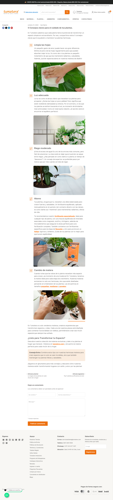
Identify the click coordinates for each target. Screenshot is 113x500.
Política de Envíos (35, 442)
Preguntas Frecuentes (36, 469)
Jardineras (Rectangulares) (102, 5)
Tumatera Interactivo (36, 455)
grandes (62, 286)
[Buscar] (67, 12)
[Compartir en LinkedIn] (9, 28)
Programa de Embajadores (37, 458)
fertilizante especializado (65, 216)
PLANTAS (40, 19)
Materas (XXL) (80, 5)
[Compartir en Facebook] (3, 28)
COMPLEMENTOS (63, 19)
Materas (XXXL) (90, 5)
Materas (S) (48, 5)
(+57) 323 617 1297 (70, 446)
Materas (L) (64, 5)
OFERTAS (76, 19)
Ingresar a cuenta (35, 466)
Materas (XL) (72, 5)
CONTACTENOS (86, 19)
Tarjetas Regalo (34, 450)
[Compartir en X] (6, 28)
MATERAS (30, 19)
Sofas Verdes (33, 453)
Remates (32, 463)
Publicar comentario (37, 423)
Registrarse (90, 452)
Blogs (31, 477)
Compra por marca (35, 472)
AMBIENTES (51, 19)
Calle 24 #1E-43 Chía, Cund (72, 449)
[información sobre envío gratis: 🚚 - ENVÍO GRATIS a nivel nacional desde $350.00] (56, 2)
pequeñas (45, 286)
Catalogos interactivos (36, 461)
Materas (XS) (40, 5)
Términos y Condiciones (36, 447)
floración (59, 229)
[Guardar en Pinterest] (12, 28)
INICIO (22, 19)
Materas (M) (56, 5)
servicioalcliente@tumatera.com (71, 439)
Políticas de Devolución (36, 445)
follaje (36, 232)
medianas (54, 286)
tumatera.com (58, 344)
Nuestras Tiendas (35, 439)
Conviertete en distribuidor (37, 474)
